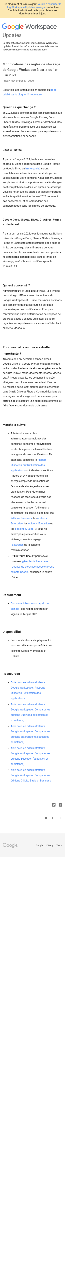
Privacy (50, 845)
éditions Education (39, 523)
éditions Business (21, 518)
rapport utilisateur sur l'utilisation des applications (28, 465)
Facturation (17, 544)
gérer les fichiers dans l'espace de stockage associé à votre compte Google (32, 567)
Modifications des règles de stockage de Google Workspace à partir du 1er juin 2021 (31, 69)
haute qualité (33, 168)
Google (40, 845)
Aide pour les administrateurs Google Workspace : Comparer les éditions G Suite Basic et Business (31, 775)
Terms (59, 845)
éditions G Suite (24, 528)
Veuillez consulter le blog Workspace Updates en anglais (33, 5)
